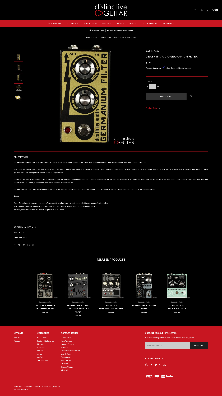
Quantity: (149, 81)
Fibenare (64, 364)
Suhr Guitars (66, 338)
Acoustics (89, 23)
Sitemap (17, 341)
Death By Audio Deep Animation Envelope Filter (78, 308)
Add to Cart (45, 292)
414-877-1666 (98, 30)
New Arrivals (54, 23)
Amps (119, 23)
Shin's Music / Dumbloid (70, 351)
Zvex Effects (66, 354)
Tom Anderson (67, 341)
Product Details (152, 108)
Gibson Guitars (67, 367)
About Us (167, 23)
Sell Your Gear (150, 23)
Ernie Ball (64, 347)
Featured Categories (45, 341)
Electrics (72, 23)
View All (64, 370)
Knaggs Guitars (67, 344)
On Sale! (133, 23)
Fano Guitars (66, 357)
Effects (106, 23)
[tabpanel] (45, 293)
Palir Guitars (66, 360)
